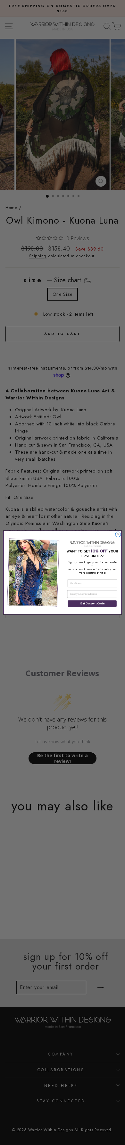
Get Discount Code (92, 603)
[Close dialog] (118, 534)
